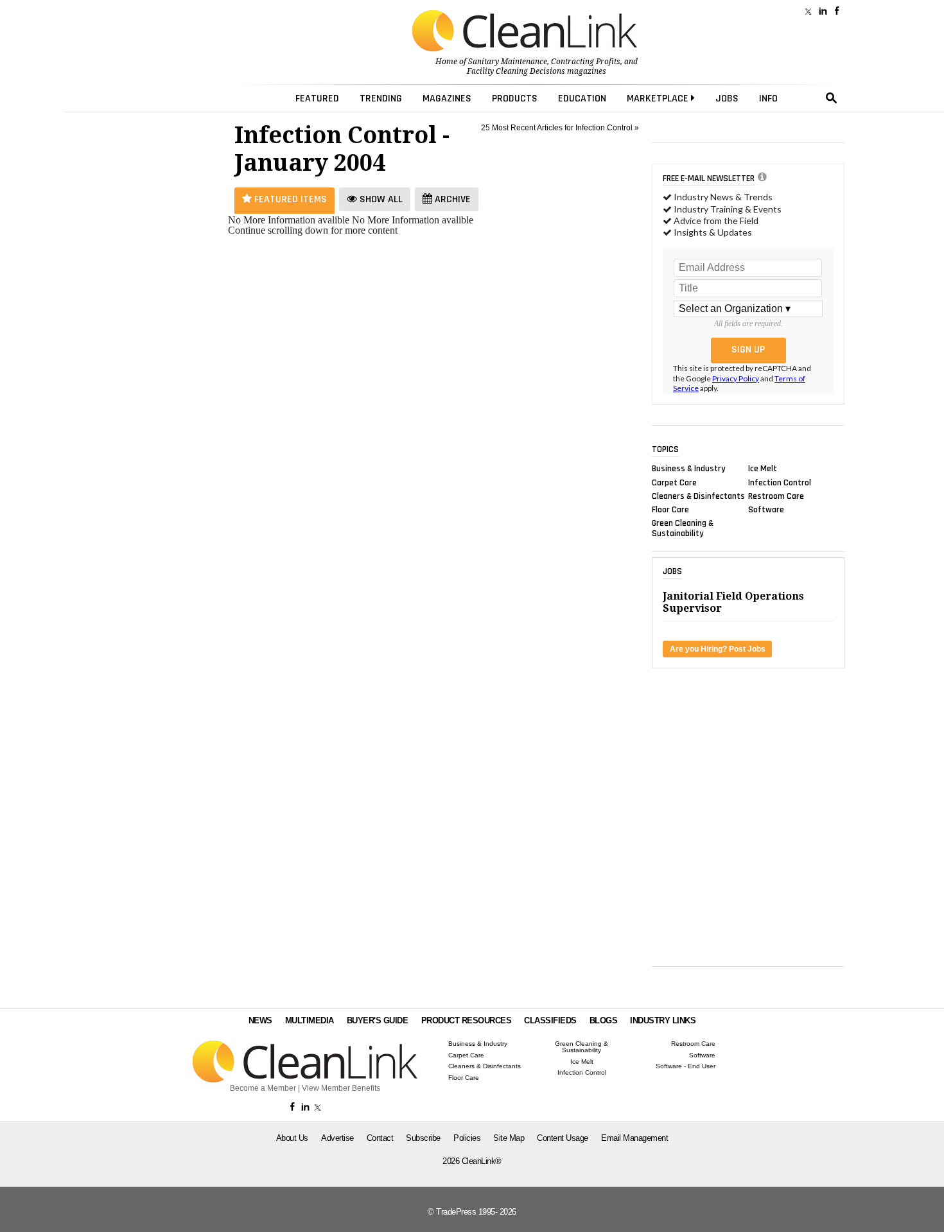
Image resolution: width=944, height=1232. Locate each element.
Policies (466, 1138)
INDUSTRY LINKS (662, 1020)
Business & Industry (689, 468)
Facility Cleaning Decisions (516, 71)
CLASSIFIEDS (550, 1020)
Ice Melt (762, 468)
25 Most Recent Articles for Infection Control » (560, 127)
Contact (380, 1138)
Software (766, 510)
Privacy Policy (735, 378)
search (831, 98)
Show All (380, 199)
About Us (292, 1138)
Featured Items (289, 199)
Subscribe (423, 1138)
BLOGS (604, 1020)
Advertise (337, 1138)
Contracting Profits (585, 61)
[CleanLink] (524, 32)
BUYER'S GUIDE (377, 1020)
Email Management (634, 1138)
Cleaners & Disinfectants (698, 495)
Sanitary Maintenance (507, 61)
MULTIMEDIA (309, 1020)
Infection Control (779, 482)
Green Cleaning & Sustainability (682, 528)
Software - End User (685, 1066)
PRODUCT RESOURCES (466, 1020)
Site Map (508, 1138)
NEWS (260, 1020)
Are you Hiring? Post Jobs (717, 649)
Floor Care (670, 510)
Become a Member (263, 1088)
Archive (451, 199)
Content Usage (562, 1138)
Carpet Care (674, 482)
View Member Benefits (341, 1088)
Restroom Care (776, 495)
